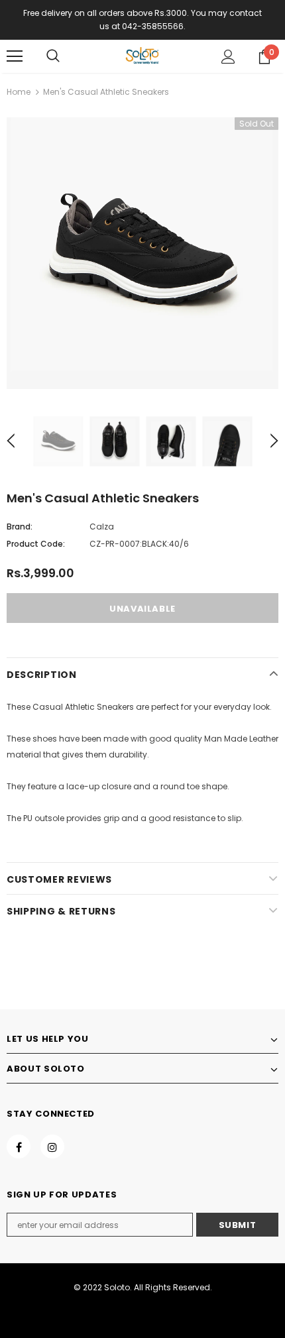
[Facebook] (18, 1146)
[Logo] (142, 55)
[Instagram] (52, 1146)
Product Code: (36, 543)
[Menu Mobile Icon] (15, 56)
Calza (101, 526)
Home (18, 91)
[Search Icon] (53, 56)
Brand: (19, 526)
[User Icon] (228, 57)
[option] (142, 253)
